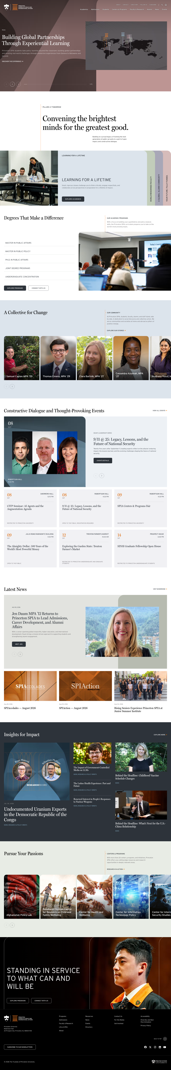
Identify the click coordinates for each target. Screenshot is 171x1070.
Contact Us (118, 1016)
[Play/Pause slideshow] (12, 84)
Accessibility (145, 1016)
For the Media (119, 1020)
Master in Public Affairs (18, 243)
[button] (12, 386)
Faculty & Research (137, 9)
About (118, 4)
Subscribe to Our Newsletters (19, 1047)
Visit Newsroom (159, 589)
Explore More (159, 735)
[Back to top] (165, 1039)
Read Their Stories (9, 63)
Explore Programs (15, 288)
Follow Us (143, 4)
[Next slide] (18, 84)
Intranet (166, 5)
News (157, 9)
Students (105, 9)
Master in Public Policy (17, 251)
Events (164, 9)
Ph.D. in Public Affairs (16, 260)
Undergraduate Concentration (22, 277)
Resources (89, 1016)
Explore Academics (73, 199)
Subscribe (152, 4)
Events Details (103, 460)
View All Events (159, 410)
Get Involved (118, 1023)
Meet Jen (18, 644)
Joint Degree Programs (17, 268)
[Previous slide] (6, 84)
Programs (62, 1016)
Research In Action (115, 869)
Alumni (149, 9)
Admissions (95, 9)
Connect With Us (38, 288)
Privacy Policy (146, 1025)
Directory (134, 4)
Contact (126, 4)
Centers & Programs (119, 9)
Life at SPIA (63, 1027)
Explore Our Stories (115, 330)
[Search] (162, 5)
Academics (84, 9)
